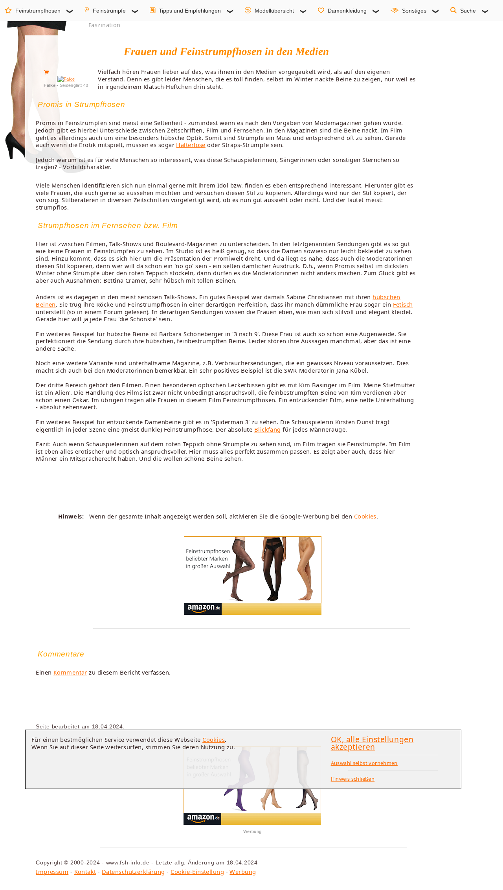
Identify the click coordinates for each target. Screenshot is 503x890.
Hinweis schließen (353, 778)
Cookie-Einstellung (197, 871)
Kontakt (85, 871)
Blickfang (267, 429)
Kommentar (70, 672)
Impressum (52, 871)
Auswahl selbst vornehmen (364, 763)
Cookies (365, 516)
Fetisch (403, 304)
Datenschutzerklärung (133, 871)
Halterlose (190, 145)
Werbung (242, 871)
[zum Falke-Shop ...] (66, 79)
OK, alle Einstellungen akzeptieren (372, 743)
